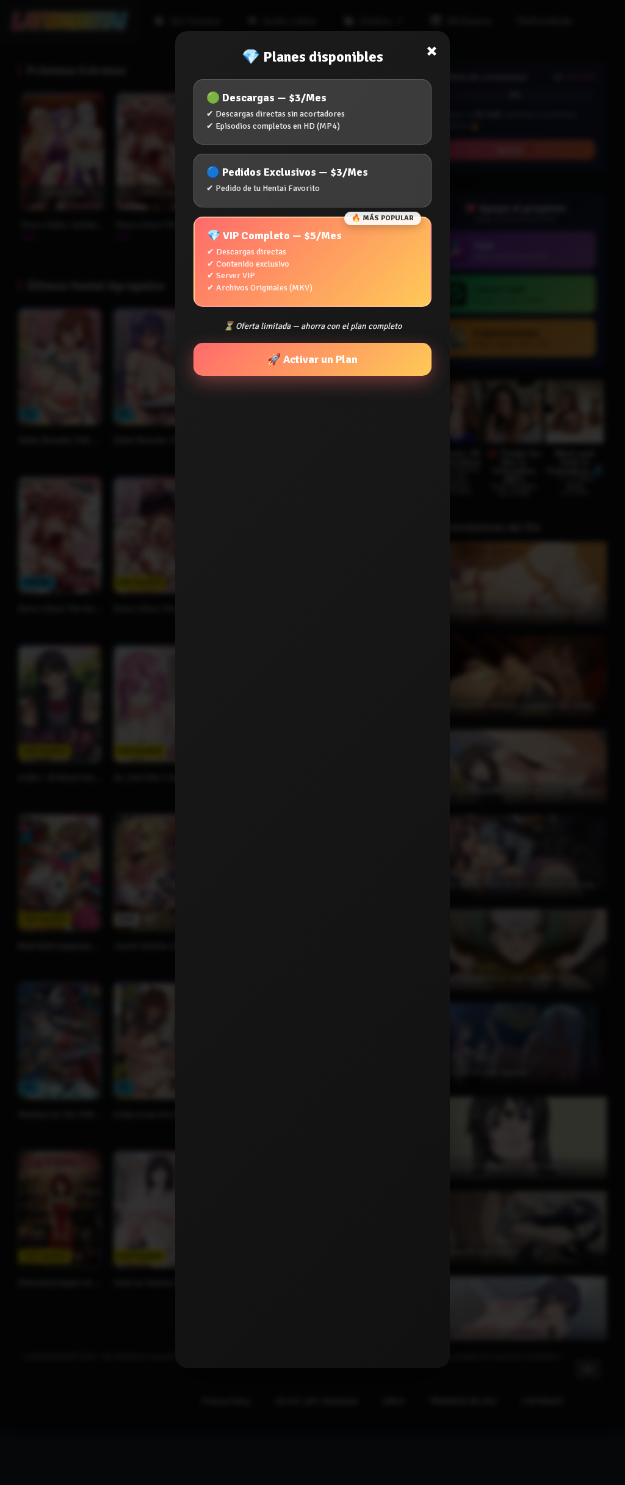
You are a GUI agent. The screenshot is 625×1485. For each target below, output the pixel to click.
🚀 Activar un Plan (312, 359)
